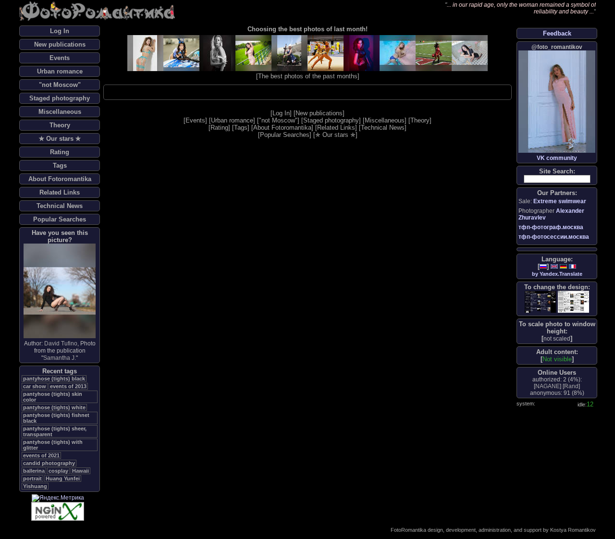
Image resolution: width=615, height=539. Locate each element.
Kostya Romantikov (573, 530)
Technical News (60, 205)
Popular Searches (59, 219)
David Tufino (60, 343)
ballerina (34, 471)
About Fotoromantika (59, 179)
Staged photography (59, 98)
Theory (59, 125)
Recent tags (59, 371)
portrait (32, 478)
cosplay (58, 471)
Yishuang (35, 486)
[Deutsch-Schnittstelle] (563, 266)
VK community (557, 158)
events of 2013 (68, 386)
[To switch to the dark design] (540, 302)
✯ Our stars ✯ (60, 138)
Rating (59, 152)
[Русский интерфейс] (543, 266)
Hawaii (80, 471)
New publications (60, 44)
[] (556, 338)
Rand (571, 386)
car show (34, 386)
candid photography (49, 463)
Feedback (557, 33)
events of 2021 (41, 455)
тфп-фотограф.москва (550, 227)
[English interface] (554, 266)
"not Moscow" (60, 84)
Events (59, 57)
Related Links (59, 192)
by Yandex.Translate (557, 274)
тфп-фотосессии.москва (553, 236)
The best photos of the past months (307, 76)
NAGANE (547, 386)
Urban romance (60, 71)
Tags (60, 165)
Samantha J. (59, 358)
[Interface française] (572, 266)
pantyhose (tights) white (54, 407)
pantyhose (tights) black (54, 378)
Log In (59, 31)
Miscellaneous (59, 111)
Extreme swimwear (559, 201)
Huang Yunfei (63, 478)
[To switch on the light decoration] (573, 302)
